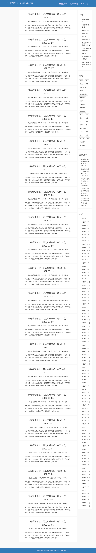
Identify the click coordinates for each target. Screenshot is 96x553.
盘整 (81, 114)
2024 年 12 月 (86, 282)
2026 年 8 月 (85, 219)
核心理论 (82, 97)
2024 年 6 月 (85, 301)
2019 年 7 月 (85, 487)
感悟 (81, 101)
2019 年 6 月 (85, 490)
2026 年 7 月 (85, 222)
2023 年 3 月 (85, 348)
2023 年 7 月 (85, 335)
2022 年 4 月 (85, 383)
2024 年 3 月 (85, 310)
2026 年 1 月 (85, 241)
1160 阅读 (64, 478)
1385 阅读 (65, 224)
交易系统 (82, 104)
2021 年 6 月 (85, 414)
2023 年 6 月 (85, 339)
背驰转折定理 (83, 94)
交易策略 (85, 33)
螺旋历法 (82, 142)
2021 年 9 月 (85, 405)
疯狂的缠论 (54, 21)
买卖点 (82, 138)
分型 (87, 80)
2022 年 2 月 (85, 389)
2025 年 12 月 (86, 244)
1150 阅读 (65, 97)
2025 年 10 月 (86, 250)
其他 (84, 53)
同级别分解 (83, 87)
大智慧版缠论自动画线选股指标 (86, 64)
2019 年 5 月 (85, 493)
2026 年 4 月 (85, 231)
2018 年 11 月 (86, 503)
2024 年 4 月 (85, 307)
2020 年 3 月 (85, 462)
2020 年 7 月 (85, 449)
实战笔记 (85, 30)
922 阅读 (64, 173)
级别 (81, 90)
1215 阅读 (65, 72)
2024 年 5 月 (85, 304)
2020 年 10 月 (86, 440)
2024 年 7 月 (85, 298)
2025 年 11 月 (86, 247)
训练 (81, 125)
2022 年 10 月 (86, 364)
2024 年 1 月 (85, 316)
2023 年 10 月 (86, 326)
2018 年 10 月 (86, 506)
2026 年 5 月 (85, 228)
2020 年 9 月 (85, 443)
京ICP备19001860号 (60, 550)
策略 (87, 84)
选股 (87, 118)
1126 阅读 (64, 503)
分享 (87, 121)
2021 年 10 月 (86, 402)
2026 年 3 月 (85, 234)
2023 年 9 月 (85, 329)
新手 (81, 80)
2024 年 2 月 (85, 313)
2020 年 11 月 (86, 436)
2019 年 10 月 (86, 477)
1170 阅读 (65, 21)
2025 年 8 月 (85, 256)
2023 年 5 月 (85, 342)
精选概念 (82, 145)
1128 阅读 (65, 351)
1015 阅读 (65, 300)
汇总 (81, 121)
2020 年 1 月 (85, 468)
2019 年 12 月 (86, 471)
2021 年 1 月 (85, 430)
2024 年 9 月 (85, 291)
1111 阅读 (65, 199)
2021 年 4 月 (85, 421)
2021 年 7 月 (85, 411)
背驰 (87, 131)
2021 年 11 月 (86, 398)
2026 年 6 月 (85, 225)
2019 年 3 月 (85, 499)
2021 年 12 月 (86, 395)
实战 (81, 84)
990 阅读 (64, 402)
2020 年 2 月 (85, 465)
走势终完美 (83, 128)
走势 (81, 135)
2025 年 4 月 (85, 269)
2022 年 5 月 (85, 380)
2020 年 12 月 (86, 433)
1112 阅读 (64, 427)
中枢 (87, 114)
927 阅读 (64, 452)
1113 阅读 (65, 46)
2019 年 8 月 (85, 484)
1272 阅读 (65, 249)
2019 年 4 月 (85, 496)
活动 (84, 36)
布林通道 (82, 111)
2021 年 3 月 (85, 424)
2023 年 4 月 (85, 345)
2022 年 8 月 (85, 370)
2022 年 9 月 (85, 367)
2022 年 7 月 (85, 373)
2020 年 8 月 (85, 446)
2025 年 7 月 (85, 260)
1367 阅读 (65, 123)
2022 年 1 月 (85, 392)
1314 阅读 (65, 376)
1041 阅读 (65, 148)
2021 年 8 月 (85, 408)
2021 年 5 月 (85, 417)
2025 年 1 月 (85, 279)
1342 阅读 (64, 528)
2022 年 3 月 (85, 386)
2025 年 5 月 (85, 266)
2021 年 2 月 (85, 427)
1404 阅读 (65, 326)
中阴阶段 (82, 107)
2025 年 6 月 (85, 263)
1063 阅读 (65, 275)
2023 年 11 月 (86, 323)
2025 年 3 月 (85, 272)
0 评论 (59, 21)
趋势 (81, 118)
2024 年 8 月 (85, 294)
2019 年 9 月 (85, 480)
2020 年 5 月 (85, 455)
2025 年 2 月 (85, 275)
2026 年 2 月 (85, 238)
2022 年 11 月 (86, 361)
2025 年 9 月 (85, 253)
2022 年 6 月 (85, 376)
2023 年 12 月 (86, 320)
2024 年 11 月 (86, 285)
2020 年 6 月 (85, 452)
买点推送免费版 (32, 21)
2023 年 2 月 (85, 351)
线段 (88, 138)
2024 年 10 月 (86, 288)
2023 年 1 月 (85, 354)
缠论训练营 (86, 39)
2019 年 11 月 (86, 474)
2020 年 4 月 (85, 458)
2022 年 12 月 (86, 357)
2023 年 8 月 (85, 332)
